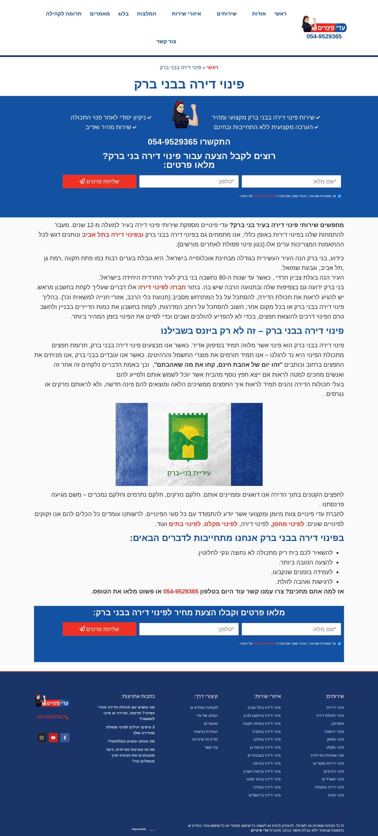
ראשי (280, 14)
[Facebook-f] (64, 737)
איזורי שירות (186, 14)
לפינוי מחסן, (287, 523)
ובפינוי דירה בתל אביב (113, 234)
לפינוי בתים (184, 523)
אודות (259, 14)
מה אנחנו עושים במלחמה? (131, 741)
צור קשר (166, 41)
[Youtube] (53, 737)
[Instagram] (41, 737)
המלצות (146, 14)
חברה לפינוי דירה (161, 287)
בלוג (123, 14)
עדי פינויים (259, 830)
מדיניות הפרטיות (264, 196)
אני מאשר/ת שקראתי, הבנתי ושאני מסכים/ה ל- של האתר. (287, 196)
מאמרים (100, 14)
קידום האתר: (152, 830)
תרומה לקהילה (64, 14)
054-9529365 (324, 36)
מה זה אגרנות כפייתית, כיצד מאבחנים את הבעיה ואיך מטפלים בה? (130, 755)
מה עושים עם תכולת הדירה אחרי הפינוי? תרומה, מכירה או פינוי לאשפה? (126, 713)
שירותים (227, 14)
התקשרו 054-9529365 (189, 141)
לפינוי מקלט (221, 523)
